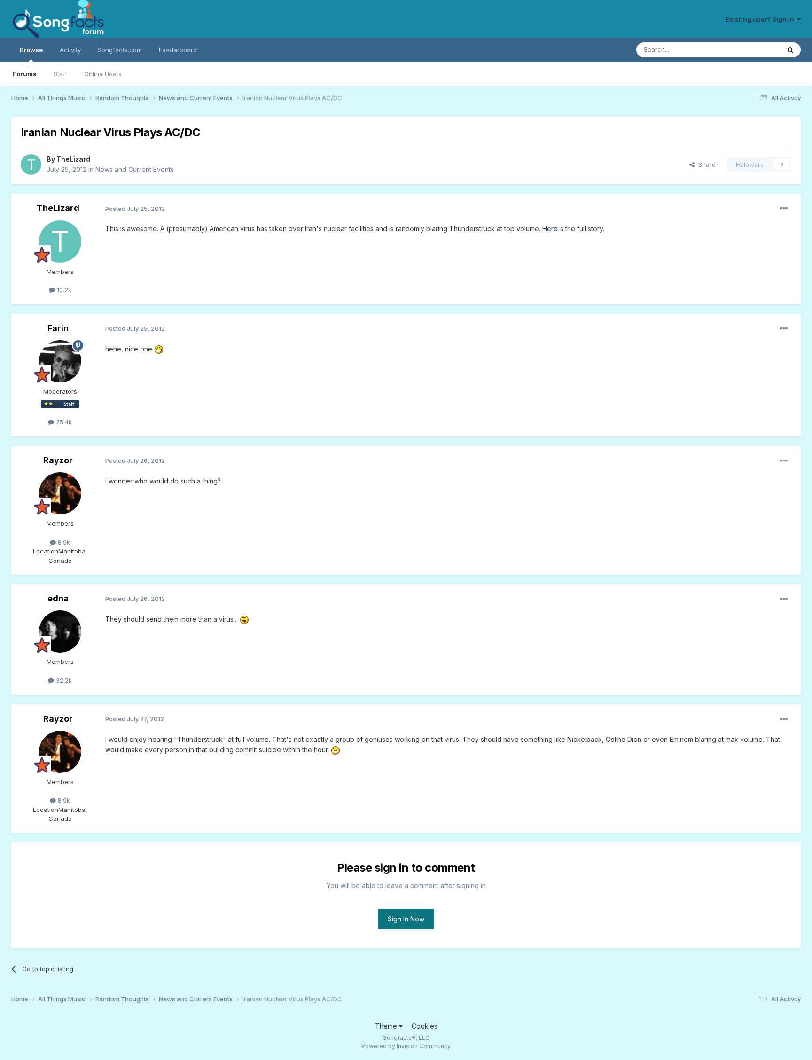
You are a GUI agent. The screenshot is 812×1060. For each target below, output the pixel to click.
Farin (58, 328)
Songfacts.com (120, 50)
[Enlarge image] (159, 349)
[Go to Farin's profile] (60, 361)
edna (58, 598)
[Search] (790, 49)
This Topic (752, 49)
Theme (387, 1026)
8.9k (63, 542)
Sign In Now (406, 919)
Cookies (424, 1026)
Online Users (103, 74)
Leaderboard (178, 50)
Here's (552, 229)
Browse (31, 50)
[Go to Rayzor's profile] (60, 493)
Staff (60, 74)
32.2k (63, 680)
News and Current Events (134, 169)
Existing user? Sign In (761, 19)
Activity (70, 50)
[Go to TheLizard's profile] (31, 164)
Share (705, 164)
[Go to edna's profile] (60, 631)
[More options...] (783, 208)
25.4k (63, 422)
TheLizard (73, 159)
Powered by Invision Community (406, 1046)
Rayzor (58, 460)
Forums (25, 74)
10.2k (63, 290)
